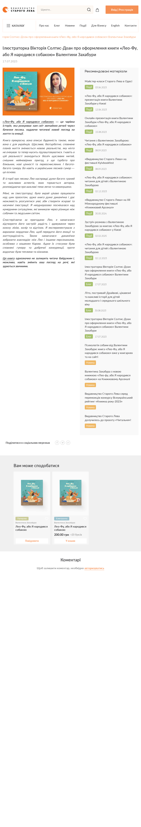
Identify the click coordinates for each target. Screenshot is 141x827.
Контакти (131, 25)
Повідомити (32, 540)
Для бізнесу (98, 25)
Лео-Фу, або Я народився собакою (31, 528)
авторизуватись (94, 568)
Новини (70, 25)
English (115, 25)
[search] (89, 10)
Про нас (44, 25)
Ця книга (8, 258)
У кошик (70, 540)
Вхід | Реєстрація (122, 9)
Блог (57, 25)
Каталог (18, 25)
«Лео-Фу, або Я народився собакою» (28, 121)
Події (83, 25)
